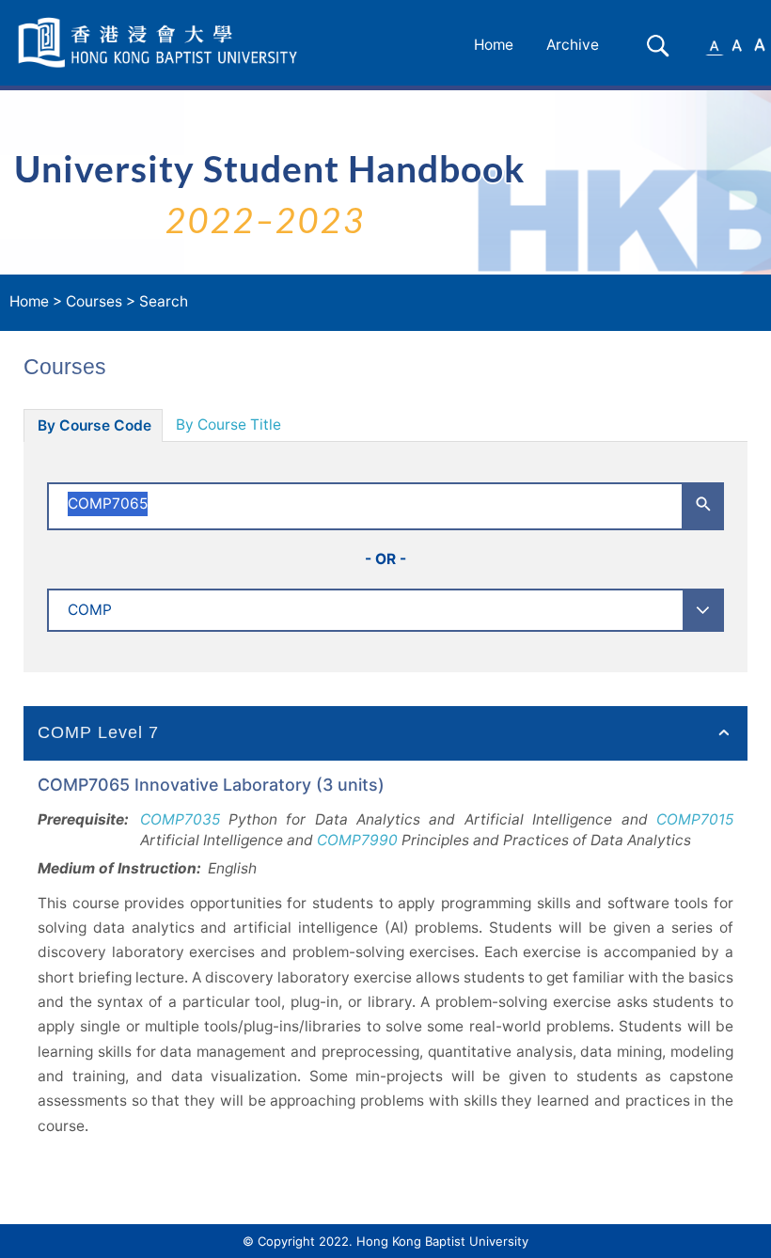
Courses (94, 301)
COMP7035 (180, 819)
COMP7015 (694, 819)
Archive (572, 45)
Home (493, 45)
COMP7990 (357, 840)
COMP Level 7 (98, 732)
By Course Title (228, 424)
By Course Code (94, 425)
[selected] (161, 43)
